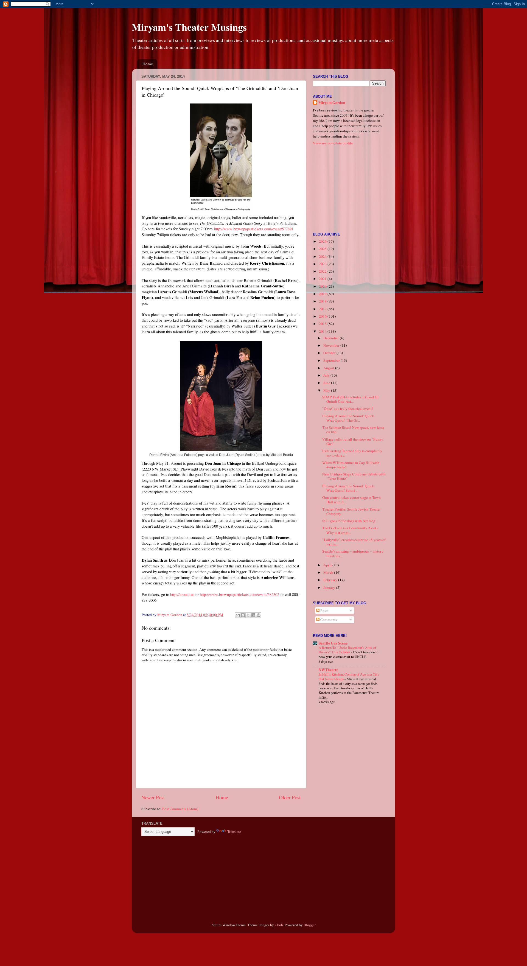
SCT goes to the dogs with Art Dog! (349, 520)
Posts (323, 610)
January (329, 587)
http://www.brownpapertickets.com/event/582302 (239, 594)
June (327, 382)
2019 (323, 293)
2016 (323, 316)
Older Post (290, 797)
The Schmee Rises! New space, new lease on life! (353, 429)
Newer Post (153, 797)
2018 (323, 301)
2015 (323, 323)
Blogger (310, 924)
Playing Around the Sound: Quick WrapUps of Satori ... (348, 488)
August (329, 367)
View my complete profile (333, 143)
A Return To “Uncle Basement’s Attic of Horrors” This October (347, 650)
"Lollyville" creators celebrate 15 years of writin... (354, 542)
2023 (323, 263)
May (327, 390)
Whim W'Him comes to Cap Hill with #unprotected (350, 464)
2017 (323, 308)
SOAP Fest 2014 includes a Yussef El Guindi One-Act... (350, 399)
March (328, 572)
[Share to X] (248, 615)
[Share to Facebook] (253, 615)
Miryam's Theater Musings (189, 27)
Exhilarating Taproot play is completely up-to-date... (352, 453)
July (326, 375)
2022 (323, 271)
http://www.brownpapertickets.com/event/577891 (253, 228)
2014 (323, 331)
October (330, 352)
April (327, 564)
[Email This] (237, 615)
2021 (323, 278)
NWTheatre (328, 670)
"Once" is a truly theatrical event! (347, 408)
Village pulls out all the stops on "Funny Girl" (352, 441)
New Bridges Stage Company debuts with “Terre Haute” (353, 476)
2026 (323, 241)
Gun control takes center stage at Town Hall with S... (351, 499)
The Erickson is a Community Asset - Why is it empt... (350, 530)
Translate (234, 831)
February (330, 579)
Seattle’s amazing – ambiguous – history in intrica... (352, 553)
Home (147, 63)
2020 (323, 286)
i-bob (279, 924)
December (331, 337)
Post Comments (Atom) (180, 808)
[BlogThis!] (243, 615)
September (332, 360)
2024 (323, 256)
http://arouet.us (182, 594)
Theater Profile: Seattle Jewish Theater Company (351, 511)
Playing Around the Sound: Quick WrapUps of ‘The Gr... (348, 418)
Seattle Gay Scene (333, 643)
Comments (328, 619)
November (331, 345)
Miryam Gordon (331, 102)
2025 (323, 248)
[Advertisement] (347, 188)
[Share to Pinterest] (258, 615)
